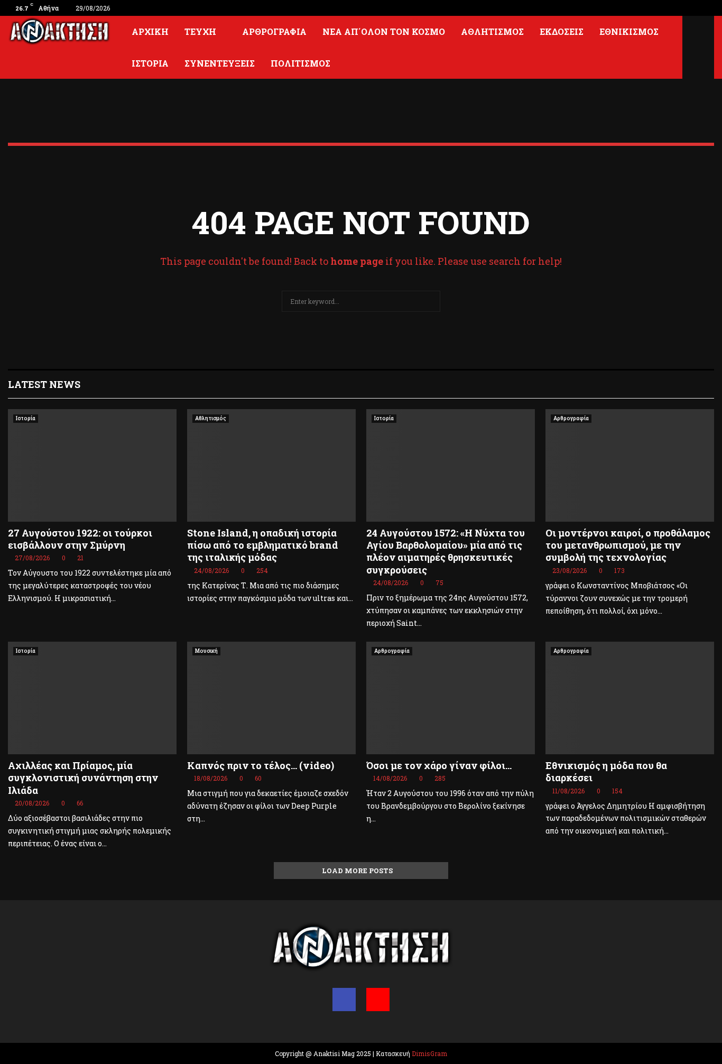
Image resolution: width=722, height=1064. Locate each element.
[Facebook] (344, 999)
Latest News (44, 384)
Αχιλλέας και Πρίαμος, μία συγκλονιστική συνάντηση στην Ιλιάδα (83, 778)
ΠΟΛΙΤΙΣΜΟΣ (300, 63)
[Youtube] (378, 999)
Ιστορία (150, 63)
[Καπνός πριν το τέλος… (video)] (271, 698)
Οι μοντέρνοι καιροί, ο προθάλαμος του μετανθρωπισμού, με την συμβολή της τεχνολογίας (627, 545)
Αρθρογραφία (274, 31)
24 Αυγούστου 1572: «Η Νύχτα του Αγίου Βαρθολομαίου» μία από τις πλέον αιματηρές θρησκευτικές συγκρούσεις (445, 551)
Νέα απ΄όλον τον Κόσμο (383, 31)
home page (356, 261)
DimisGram (429, 1053)
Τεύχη (200, 31)
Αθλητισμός (492, 31)
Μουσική (206, 650)
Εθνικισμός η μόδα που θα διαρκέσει (606, 771)
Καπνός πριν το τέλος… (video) (260, 765)
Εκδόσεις (562, 31)
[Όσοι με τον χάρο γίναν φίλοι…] (450, 698)
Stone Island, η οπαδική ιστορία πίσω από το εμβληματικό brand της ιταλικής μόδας (262, 545)
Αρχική (150, 31)
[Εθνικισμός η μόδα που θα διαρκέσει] (629, 698)
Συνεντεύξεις (219, 63)
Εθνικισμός (629, 31)
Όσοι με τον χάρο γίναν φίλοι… (439, 765)
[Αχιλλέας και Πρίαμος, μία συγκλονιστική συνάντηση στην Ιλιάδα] (92, 698)
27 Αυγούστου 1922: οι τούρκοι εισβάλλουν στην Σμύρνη (80, 538)
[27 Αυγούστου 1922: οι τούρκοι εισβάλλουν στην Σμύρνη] (92, 465)
